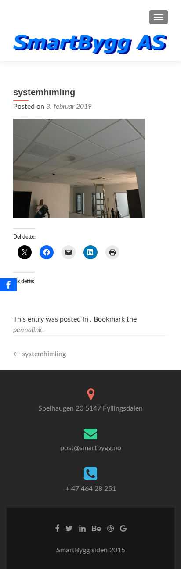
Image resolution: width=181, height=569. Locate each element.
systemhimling (39, 354)
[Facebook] (8, 284)
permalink (27, 329)
